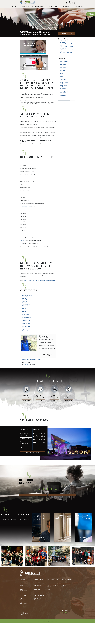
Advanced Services (39, 6)
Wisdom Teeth (25, 330)
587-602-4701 (70, 3)
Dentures (24, 308)
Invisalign (24, 311)
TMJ (49, 589)
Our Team (21, 584)
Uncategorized (25, 327)
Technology (66, 6)
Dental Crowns (25, 302)
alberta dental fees (33, 280)
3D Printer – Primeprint (23, 603)
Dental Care (24, 301)
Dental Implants (25, 307)
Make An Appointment (66, 33)
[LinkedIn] (62, 612)
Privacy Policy (22, 591)
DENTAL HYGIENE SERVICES (25, 206)
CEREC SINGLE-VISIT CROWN (26, 249)
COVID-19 (24, 298)
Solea (21, 602)
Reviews (21, 585)
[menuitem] (14, 6)
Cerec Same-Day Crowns (27, 295)
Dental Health (25, 305)
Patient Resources (79, 6)
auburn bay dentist (41, 280)
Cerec (21, 599)
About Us (14, 6)
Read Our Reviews (62, 495)
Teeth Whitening (65, 582)
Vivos (23, 329)
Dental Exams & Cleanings (38, 584)
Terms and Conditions (23, 590)
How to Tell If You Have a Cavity (66, 52)
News (25, 280)
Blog (21, 586)
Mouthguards (36, 586)
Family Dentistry (25, 310)
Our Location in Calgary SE (38, 599)
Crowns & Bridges (37, 589)
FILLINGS (22, 240)
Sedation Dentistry (26, 320)
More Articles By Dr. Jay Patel (47, 355)
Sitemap (21, 589)
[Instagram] (66, 612)
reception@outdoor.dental (24, 449)
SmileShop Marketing (45, 619)
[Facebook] (67, 612)
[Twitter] (65, 612)
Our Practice (22, 582)
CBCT (21, 604)
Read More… (41, 537)
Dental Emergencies (37, 585)
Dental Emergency (26, 304)
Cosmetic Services (53, 6)
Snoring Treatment (26, 323)
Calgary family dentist (50, 280)
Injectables (64, 585)
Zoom (21, 598)
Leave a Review (32, 495)
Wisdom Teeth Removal (52, 585)
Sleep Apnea (24, 321)
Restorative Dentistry (26, 317)
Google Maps (26, 438)
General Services (25, 6)
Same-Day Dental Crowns (65, 83)
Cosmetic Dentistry (26, 296)
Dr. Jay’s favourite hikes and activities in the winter (30, 359)
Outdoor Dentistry (25, 314)
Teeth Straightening (26, 326)
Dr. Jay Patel (35, 38)
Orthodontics (64, 584)
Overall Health (62, 80)
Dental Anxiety (25, 299)
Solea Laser (24, 324)
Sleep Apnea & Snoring (52, 582)
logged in (27, 364)
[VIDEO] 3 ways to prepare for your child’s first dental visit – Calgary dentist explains (37, 360)
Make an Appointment (37, 598)
